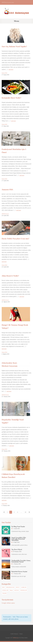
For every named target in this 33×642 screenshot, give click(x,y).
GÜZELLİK (5, 590)
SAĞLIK (16, 590)
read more (10, 69)
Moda (11, 590)
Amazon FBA (7, 189)
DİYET (18, 587)
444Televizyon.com (8, 2)
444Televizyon (5, 213)
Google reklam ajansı (8, 603)
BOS (3, 587)
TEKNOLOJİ (23, 590)
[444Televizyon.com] (16, 12)
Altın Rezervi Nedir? (10, 276)
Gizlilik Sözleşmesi (14, 633)
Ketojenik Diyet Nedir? (11, 98)
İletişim (21, 633)
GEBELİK (23, 587)
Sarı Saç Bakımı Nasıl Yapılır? (14, 46)
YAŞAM (4, 593)
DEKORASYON (10, 587)
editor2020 (4, 73)
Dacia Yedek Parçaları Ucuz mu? (15, 239)
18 (25, 512)
